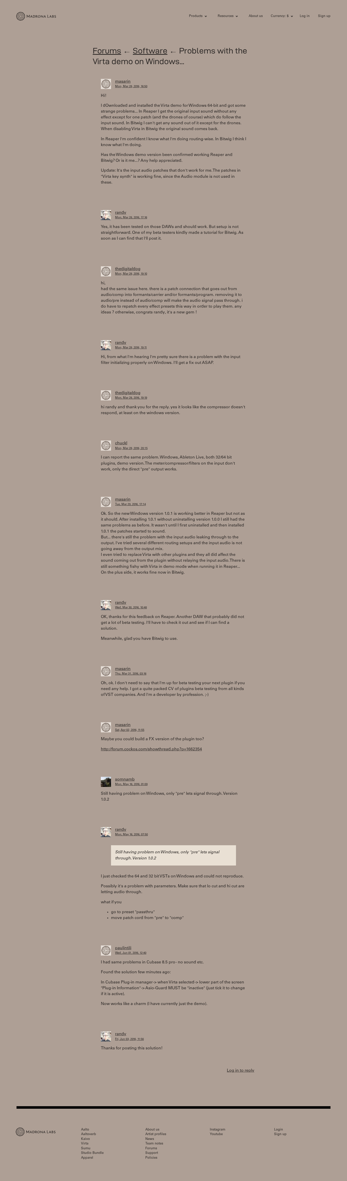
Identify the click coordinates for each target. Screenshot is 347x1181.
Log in (305, 16)
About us (256, 16)
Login (278, 1130)
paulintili (123, 948)
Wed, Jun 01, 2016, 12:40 (130, 953)
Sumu (85, 1148)
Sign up (324, 16)
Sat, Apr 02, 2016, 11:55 (129, 730)
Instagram (217, 1130)
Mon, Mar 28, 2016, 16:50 (131, 86)
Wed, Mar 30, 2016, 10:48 (131, 607)
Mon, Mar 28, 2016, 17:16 (131, 217)
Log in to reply (240, 1071)
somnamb (125, 780)
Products (195, 16)
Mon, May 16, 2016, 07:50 (131, 834)
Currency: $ (280, 16)
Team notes (154, 1143)
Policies (151, 1158)
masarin (123, 82)
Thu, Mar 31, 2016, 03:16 (130, 674)
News (149, 1139)
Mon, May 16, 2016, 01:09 (131, 784)
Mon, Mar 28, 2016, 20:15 (131, 448)
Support (151, 1153)
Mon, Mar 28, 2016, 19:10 (131, 274)
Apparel (87, 1158)
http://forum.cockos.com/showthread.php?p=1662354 (151, 749)
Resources (225, 16)
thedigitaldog (127, 269)
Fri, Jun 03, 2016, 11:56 (129, 1039)
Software (150, 50)
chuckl (121, 443)
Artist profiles (155, 1134)
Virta (84, 1143)
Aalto (85, 1130)
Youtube (216, 1134)
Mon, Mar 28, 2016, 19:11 (131, 347)
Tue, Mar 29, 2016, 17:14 (130, 504)
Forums (107, 50)
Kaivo (85, 1139)
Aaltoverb (88, 1134)
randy (120, 213)
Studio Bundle (92, 1153)
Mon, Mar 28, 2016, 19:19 (131, 398)
